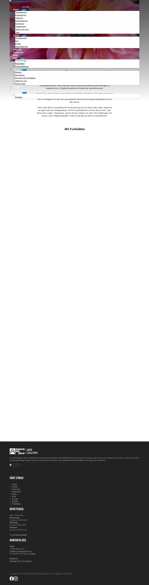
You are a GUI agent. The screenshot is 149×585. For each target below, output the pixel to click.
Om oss (15, 499)
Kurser (14, 484)
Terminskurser (21, 12)
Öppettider (25, 7)
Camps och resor (22, 29)
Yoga (17, 32)
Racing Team (20, 84)
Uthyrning (17, 49)
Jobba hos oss (21, 81)
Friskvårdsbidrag (22, 67)
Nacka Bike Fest (15, 7)
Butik (14, 496)
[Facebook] (12, 579)
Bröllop (18, 44)
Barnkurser (19, 24)
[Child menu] (24, 93)
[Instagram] (16, 579)
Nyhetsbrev (16, 504)
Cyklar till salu (20, 61)
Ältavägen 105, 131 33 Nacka (21, 561)
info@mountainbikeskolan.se (21, 551)
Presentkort (20, 64)
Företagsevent (21, 38)
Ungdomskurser (21, 21)
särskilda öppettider (19, 535)
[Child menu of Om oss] (24, 70)
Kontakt (16, 87)
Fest (16, 41)
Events (14, 487)
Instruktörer (20, 75)
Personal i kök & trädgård (25, 78)
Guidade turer (20, 27)
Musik (15, 55)
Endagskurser (20, 15)
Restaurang (18, 52)
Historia (18, 72)
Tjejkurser (19, 18)
